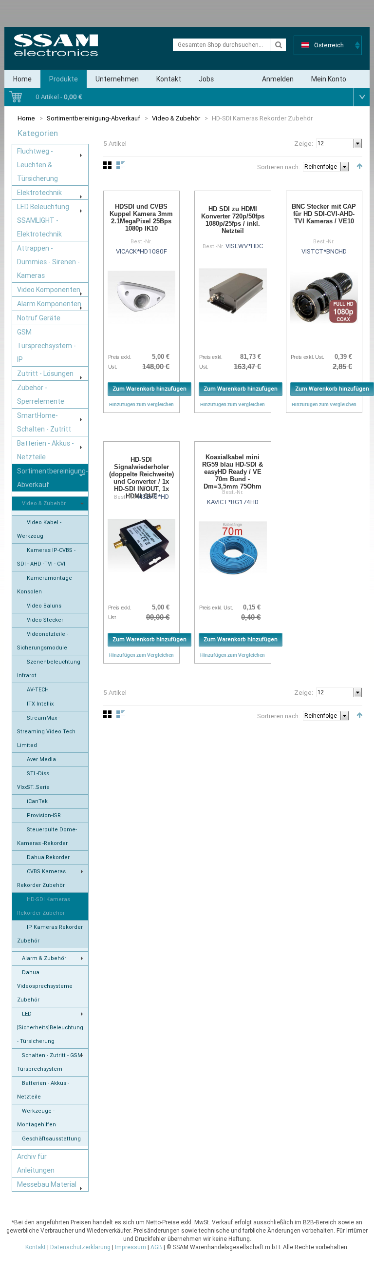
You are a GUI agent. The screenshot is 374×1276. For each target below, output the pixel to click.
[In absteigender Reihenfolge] (359, 166)
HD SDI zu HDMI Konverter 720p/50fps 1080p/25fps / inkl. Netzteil (232, 220)
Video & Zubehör (176, 118)
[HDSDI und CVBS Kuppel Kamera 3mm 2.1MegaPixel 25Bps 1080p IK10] (142, 297)
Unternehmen (117, 79)
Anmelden (278, 79)
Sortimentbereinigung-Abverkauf (93, 118)
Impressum (130, 1247)
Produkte (63, 79)
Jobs (206, 79)
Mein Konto (328, 79)
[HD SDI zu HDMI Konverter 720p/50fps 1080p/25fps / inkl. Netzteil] (233, 295)
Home (22, 79)
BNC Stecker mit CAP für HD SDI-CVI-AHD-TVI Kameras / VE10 (324, 214)
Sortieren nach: (278, 167)
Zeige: (303, 143)
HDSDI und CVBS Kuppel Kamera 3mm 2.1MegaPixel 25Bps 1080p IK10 (141, 217)
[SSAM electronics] (56, 45)
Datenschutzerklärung (80, 1247)
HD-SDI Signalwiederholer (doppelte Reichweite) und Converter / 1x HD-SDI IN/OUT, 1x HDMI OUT (141, 478)
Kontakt (168, 79)
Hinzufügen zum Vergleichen (141, 404)
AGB (156, 1247)
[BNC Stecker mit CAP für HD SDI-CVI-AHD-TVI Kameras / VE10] (324, 297)
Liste (120, 165)
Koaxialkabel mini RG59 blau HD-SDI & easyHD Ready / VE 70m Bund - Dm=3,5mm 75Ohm (232, 471)
